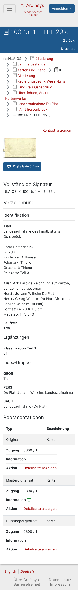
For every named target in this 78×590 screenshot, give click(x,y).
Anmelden (60, 8)
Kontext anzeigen (57, 130)
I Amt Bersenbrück (32, 109)
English (10, 571)
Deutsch (27, 571)
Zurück (69, 40)
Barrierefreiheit (26, 584)
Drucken (68, 48)
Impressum (60, 584)
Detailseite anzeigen (40, 468)
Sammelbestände (31, 64)
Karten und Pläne (31, 70)
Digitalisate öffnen (25, 166)
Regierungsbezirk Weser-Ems (41, 81)
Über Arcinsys (26, 579)
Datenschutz (60, 579)
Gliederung (44, 58)
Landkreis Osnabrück (34, 87)
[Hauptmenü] (9, 8)
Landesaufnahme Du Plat (37, 104)
